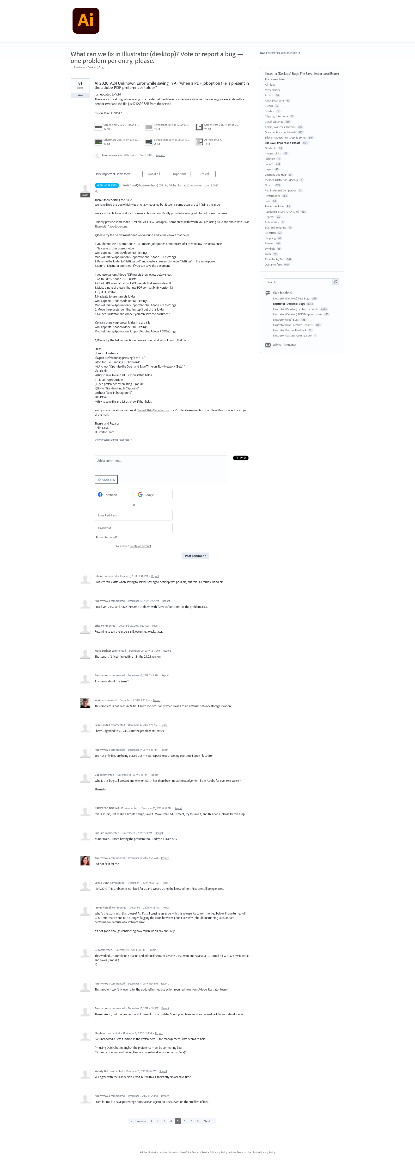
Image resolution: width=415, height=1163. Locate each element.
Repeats (270, 217)
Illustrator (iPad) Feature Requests (293, 325)
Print (267, 201)
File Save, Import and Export (319, 73)
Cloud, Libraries (274, 121)
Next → (209, 1121)
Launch (269, 164)
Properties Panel (274, 206)
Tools (268, 254)
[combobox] (299, 282)
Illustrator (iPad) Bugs (286, 319)
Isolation (270, 158)
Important (181, 174)
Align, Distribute (274, 100)
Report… (160, 155)
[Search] (335, 282)
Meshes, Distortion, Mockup (281, 180)
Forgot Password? (106, 537)
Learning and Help (276, 174)
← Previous (138, 1121)
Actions (269, 95)
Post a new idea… (276, 79)
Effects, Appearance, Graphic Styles (285, 137)
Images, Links (273, 153)
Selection (270, 233)
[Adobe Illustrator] (86, 21)
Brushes (269, 111)
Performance (272, 195)
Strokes (269, 243)
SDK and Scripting (275, 227)
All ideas (270, 84)
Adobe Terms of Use (240, 1152)
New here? (133, 546)
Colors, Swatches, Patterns (280, 127)
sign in (296, 52)
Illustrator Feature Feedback (290, 330)
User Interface (273, 264)
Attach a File (108, 479)
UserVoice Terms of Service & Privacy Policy (203, 1152)
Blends (269, 106)
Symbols (270, 248)
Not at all (156, 174)
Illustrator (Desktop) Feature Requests (296, 309)
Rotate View (272, 222)
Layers (269, 169)
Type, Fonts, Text (274, 259)
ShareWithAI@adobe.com (111, 226)
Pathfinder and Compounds (281, 190)
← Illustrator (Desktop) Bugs (88, 67)
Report (155, 576)
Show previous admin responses (114, 439)
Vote (80, 95)
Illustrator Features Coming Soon (293, 335)
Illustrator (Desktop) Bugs (282, 73)
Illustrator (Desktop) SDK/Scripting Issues (298, 314)
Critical (208, 174)
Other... (269, 185)
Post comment (195, 556)
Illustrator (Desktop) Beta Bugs (292, 298)
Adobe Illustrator (284, 345)
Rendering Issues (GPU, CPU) (282, 211)
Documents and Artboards (280, 132)
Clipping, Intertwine (276, 116)
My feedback (272, 90)
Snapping (270, 238)
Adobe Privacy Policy (264, 1152)
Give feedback (283, 293)
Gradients (270, 148)
